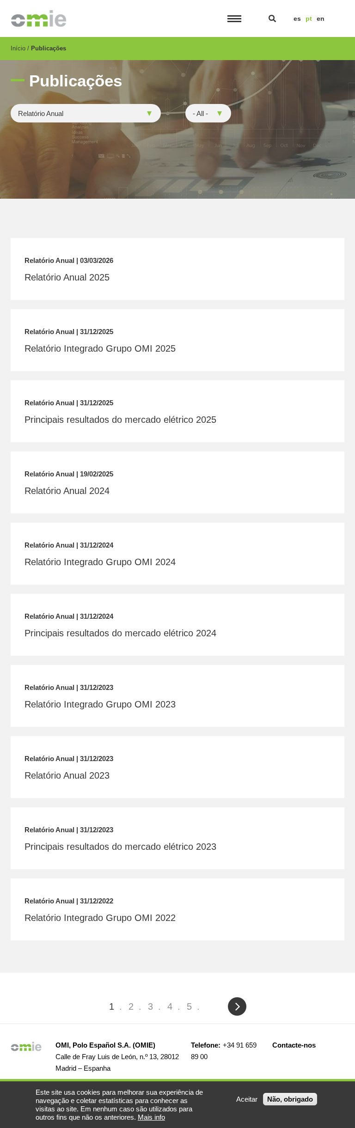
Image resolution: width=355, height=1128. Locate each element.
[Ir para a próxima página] (236, 1006)
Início (18, 48)
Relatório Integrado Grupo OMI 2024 (100, 562)
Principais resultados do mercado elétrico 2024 (120, 633)
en (320, 18)
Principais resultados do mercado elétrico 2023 (120, 846)
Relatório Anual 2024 (67, 491)
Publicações (48, 48)
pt (309, 18)
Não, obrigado (290, 1099)
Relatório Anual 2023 (67, 775)
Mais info (151, 1117)
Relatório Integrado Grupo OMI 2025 (100, 348)
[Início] (39, 18)
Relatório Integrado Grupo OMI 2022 (100, 918)
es (297, 18)
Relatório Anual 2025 (67, 277)
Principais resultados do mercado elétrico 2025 (120, 420)
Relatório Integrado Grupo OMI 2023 (100, 704)
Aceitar (246, 1099)
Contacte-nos (294, 1045)
